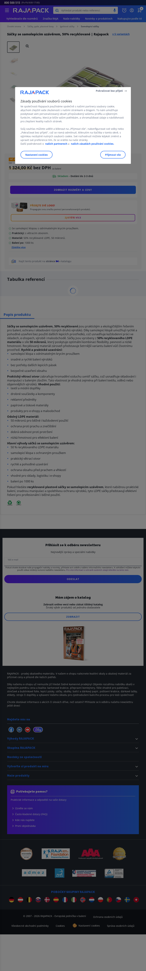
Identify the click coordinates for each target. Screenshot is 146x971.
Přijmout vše (113, 154)
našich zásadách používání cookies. (92, 143)
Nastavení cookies (36, 154)
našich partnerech (56, 143)
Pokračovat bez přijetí (109, 90)
